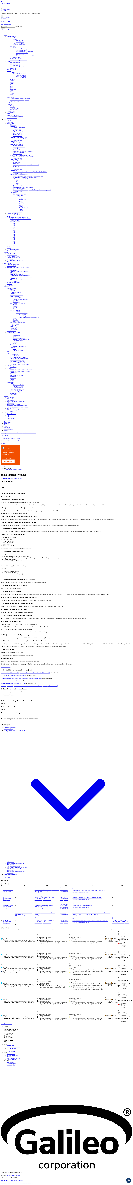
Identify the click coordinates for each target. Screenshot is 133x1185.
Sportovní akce (16, 335)
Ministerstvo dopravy (6, 667)
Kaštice (11, 83)
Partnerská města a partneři (13, 115)
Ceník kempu (16, 302)
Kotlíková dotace (17, 162)
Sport (8, 353)
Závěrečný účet (13, 68)
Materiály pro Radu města (16, 58)
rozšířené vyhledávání (6, 29)
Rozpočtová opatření (15, 64)
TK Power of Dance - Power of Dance (19, 364)
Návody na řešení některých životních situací (18, 267)
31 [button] (60, 888)
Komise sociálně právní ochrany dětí (25, 55)
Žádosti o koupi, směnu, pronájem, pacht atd (23, 156)
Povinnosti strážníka (18, 386)
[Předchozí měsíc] (1, 884)
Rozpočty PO (13, 367)
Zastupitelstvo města (15, 37)
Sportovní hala (13, 333)
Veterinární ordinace (15, 380)
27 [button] (35, 918)
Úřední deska (10, 122)
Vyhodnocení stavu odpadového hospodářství (24, 178)
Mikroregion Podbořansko (16, 116)
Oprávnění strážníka (18, 387)
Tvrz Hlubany (22, 314)
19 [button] (15, 911)
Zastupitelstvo (10, 397)
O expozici (21, 315)
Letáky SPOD (16, 148)
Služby (14, 318)
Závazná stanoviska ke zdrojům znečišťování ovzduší (26, 165)
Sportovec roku (13, 329)
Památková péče (17, 129)
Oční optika (13, 378)
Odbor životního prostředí (16, 159)
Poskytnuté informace (15, 221)
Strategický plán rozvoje (19, 127)
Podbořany (12, 72)
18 (37, 979)
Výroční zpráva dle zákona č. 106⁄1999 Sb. (20, 219)
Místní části (12, 107)
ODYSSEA (76, 898)
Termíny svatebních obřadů (19, 138)
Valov (11, 94)
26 (69, 995)
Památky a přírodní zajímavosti (17, 322)
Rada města (12, 46)
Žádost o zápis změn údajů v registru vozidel (11, 680)
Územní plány (19, 195)
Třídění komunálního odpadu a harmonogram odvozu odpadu (28, 176)
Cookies (15, 1183)
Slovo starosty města (12, 118)
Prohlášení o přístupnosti (7, 1183)
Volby (8, 246)
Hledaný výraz (18, 26)
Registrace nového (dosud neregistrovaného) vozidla (13, 683)
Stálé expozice (16, 311)
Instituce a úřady (11, 112)
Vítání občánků (13, 109)
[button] (68, 860)
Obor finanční (10, 408)
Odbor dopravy (13, 141)
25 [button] (3, 918)
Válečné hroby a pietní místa (17, 326)
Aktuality (9, 120)
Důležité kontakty (11, 113)
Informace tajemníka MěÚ (13, 249)
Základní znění (4, 478)
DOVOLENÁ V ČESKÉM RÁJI (43, 890)
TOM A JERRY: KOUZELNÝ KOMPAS (100, 913)
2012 (14, 242)
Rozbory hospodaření (15, 62)
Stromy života (16, 161)
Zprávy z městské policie (13, 256)
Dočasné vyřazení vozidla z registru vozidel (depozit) (13, 675)
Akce (5, 412)
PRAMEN (5, 920)
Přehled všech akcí (11, 414)
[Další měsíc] (8, 884)
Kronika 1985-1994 (21, 76)
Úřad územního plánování (19, 194)
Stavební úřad (13, 192)
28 (37, 935)
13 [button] (35, 903)
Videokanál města (11, 111)
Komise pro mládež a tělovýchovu (24, 51)
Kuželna (12, 344)
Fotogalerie (9, 104)
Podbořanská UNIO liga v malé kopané (19, 362)
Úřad (5, 119)
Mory (11, 87)
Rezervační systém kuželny (19, 346)
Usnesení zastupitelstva (18, 43)
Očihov (21, 205)
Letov (11, 86)
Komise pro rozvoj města (22, 53)
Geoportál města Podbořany (13, 1058)
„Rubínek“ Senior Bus (18, 152)
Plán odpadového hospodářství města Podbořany (25, 177)
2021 (14, 230)
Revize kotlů (16, 163)
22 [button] (73, 911)
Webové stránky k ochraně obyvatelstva (19, 100)
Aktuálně (6, 252)
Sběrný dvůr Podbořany (19, 188)
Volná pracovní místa (12, 250)
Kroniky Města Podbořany (19, 73)
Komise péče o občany (21, 48)
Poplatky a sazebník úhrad (13, 214)
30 (105, 936)
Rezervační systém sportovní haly (21, 339)
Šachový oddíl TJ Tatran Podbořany (18, 357)
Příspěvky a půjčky (17, 134)
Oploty (11, 90)
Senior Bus (3, 443)
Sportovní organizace (15, 354)
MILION (5, 897)
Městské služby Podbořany (13, 332)
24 (1, 997)
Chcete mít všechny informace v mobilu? (10, 438)
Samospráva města (11, 36)
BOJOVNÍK (63, 913)
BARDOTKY (88, 905)
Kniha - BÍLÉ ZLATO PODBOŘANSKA (29, 317)
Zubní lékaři (13, 374)
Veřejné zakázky (17, 130)
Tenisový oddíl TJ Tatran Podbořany (19, 358)
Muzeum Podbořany (15, 310)
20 (105, 980)
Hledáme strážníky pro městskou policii (10, 441)
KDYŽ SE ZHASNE (8, 890)
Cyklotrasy (12, 293)
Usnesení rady (16, 57)
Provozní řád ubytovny (18, 350)
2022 (17, 184)
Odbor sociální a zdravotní (16, 144)
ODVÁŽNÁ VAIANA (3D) (102, 890)
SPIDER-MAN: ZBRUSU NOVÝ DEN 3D (47, 890)
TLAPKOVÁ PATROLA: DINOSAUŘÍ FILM (90, 898)
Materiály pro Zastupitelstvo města (18, 60)
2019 (14, 232)
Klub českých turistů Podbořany (17, 361)
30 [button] (35, 888)
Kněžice (12, 84)
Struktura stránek (13, 1180)
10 (1, 964)
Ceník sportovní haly (18, 340)
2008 (14, 245)
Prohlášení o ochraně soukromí (25, 1183)
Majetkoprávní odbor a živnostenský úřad (20, 155)
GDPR (8, 216)
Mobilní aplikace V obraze (13, 282)
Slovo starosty (10, 259)
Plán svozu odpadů (17, 185)
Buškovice (12, 79)
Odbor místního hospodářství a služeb (19, 174)
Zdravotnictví (10, 368)
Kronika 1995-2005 (21, 78)
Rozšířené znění (12, 478)
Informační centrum (11, 288)
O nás (14, 349)
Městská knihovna (11, 331)
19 (69, 977)
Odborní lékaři (13, 372)
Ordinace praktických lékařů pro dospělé (20, 371)
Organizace (6, 286)
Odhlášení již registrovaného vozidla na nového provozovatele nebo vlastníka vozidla (21, 678)
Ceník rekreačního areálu (19, 297)
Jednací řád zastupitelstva (19, 44)
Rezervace (15, 306)
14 (118, 963)
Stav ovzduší (16, 166)
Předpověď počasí (14, 324)
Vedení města (13, 125)
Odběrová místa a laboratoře (17, 375)
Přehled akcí (13, 291)
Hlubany (12, 82)
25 (37, 995)
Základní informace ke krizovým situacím (20, 98)
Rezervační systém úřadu (13, 264)
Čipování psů (16, 167)
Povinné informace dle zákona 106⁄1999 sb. (17, 217)
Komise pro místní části (21, 50)
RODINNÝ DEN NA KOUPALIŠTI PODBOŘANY (86, 914)
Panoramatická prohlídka (19, 338)
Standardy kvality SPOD (19, 147)
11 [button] (3, 903)
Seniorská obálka (17, 149)
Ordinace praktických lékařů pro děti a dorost (21, 369)
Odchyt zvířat (13, 394)
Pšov (11, 91)
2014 (14, 239)
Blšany (20, 198)
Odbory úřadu (10, 123)
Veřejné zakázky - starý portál (20, 131)
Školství (9, 365)
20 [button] (35, 911)
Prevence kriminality (18, 145)
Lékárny (12, 379)
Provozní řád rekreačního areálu (20, 299)
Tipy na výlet (13, 325)
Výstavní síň (13, 328)
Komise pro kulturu (20, 54)
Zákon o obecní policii (18, 385)
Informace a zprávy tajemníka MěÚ (15, 260)
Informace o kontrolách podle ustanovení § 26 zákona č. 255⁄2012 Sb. (30, 172)
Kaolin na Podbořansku (21, 313)
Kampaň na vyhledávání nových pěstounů (23, 151)
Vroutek (21, 210)
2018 (14, 234)
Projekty (9, 102)
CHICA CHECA (64, 920)
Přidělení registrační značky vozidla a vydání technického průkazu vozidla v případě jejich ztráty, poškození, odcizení (29, 686)
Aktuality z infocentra (12, 255)
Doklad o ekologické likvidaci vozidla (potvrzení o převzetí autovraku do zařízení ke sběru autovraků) (25, 673)
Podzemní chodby (14, 108)
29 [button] (73, 919)
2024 (17, 181)
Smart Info (9, 284)
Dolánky (12, 80)
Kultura (8, 416)
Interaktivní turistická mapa (13, 96)
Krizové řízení (10, 97)
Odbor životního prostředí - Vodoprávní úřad (21, 277)
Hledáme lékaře (4, 435)
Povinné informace (14, 220)
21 (118, 977)
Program (15, 304)
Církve (8, 351)
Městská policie (10, 382)
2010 (14, 243)
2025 (17, 180)
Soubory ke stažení (17, 133)
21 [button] (60, 911)
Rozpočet (9, 61)
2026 (14, 223)
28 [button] (3, 888)
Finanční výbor (19, 40)
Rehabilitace (13, 376)
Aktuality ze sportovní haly (13, 257)
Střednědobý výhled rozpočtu (17, 66)
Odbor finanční (13, 170)
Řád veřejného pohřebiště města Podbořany (23, 187)
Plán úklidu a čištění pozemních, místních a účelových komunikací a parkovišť (32, 190)
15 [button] (73, 903)
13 (105, 966)
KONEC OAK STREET (41, 905)
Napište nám (16, 321)
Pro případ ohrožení (14, 101)
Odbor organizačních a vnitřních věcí (19, 271)
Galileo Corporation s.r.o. (13, 1175)
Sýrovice (12, 93)
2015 (14, 238)
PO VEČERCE (64, 890)
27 (1, 936)
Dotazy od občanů (11, 266)
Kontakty (15, 39)
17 (1, 980)
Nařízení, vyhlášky (11, 69)
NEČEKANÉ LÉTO (8, 905)
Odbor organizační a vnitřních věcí (18, 137)
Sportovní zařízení (14, 356)
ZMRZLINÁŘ (38, 897)
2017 (14, 235)
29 (69, 935)
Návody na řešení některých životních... (13, 469)
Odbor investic (13, 126)
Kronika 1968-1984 (21, 75)
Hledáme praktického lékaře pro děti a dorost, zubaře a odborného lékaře (18, 433)
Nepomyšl (21, 203)
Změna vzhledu (4, 1180)
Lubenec (21, 202)
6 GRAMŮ (62, 897)
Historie (9, 71)
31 (118, 931)
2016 (14, 237)
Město (5, 35)
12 (69, 963)
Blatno (20, 196)
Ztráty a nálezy (10, 285)
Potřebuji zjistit (7, 263)
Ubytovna (12, 347)
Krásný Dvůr (22, 199)
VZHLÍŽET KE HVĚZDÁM (80, 921)
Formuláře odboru (17, 136)
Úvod (11, 383)
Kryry (20, 201)
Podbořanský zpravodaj (15, 292)
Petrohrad (21, 206)
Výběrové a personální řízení (17, 389)
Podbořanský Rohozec (24, 208)
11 (37, 964)
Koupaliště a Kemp (14, 296)
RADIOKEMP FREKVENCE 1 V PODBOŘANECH (23, 913)
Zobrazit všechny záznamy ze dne (7, 892)
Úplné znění (19, 478)
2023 (17, 183)
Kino (8, 415)
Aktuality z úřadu (11, 253)
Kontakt (15, 309)
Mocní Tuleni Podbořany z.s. (17, 360)
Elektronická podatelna (12, 213)
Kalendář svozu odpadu (6, 1024)
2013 (14, 241)
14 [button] (60, 902)
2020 (14, 231)
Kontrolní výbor (20, 42)
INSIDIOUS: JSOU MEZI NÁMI (81, 913)
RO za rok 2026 (17, 65)
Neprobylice (13, 89)
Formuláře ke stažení (12, 268)
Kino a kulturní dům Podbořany (17, 303)
